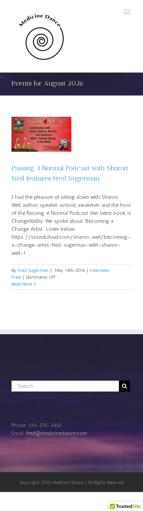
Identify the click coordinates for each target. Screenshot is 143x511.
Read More (21, 284)
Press (16, 277)
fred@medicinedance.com (56, 433)
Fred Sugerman (33, 270)
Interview (99, 270)
